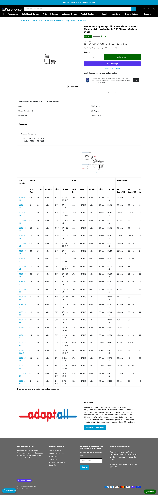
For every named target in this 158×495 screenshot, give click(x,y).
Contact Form (126, 452)
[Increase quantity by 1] (99, 57)
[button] (147, 8)
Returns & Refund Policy (57, 462)
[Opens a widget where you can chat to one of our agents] (150, 492)
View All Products (55, 450)
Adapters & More (29, 20)
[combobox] (77, 9)
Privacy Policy (53, 459)
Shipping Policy (54, 456)
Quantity (87, 52)
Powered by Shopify (22, 489)
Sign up (84, 467)
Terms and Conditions (56, 453)
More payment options (112, 68)
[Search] (133, 9)
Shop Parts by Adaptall (95, 427)
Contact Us (52, 465)
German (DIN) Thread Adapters (71, 20)
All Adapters (46, 20)
